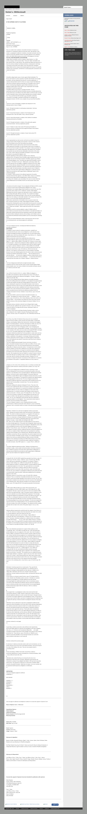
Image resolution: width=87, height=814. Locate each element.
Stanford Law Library (33, 808)
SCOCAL (17, 808)
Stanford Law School (24, 808)
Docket (15, 15)
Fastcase (41, 808)
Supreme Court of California (12, 7)
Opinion (8, 15)
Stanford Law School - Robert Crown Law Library (11, 2)
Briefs (22, 15)
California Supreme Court (55, 808)
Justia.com (47, 808)
